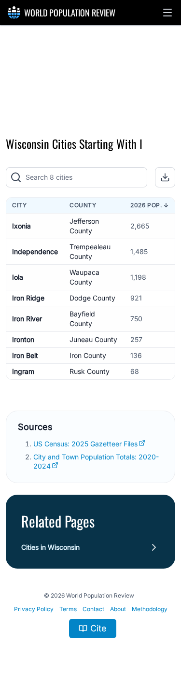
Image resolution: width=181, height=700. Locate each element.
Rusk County (90, 371)
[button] (167, 12)
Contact (93, 609)
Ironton (23, 339)
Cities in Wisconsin (50, 547)
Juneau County (93, 339)
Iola (17, 277)
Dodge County (92, 298)
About (118, 609)
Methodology (149, 609)
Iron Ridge (28, 298)
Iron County (88, 355)
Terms (68, 609)
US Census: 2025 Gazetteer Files (85, 444)
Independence (35, 251)
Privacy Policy (34, 609)
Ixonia (21, 226)
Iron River (27, 318)
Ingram (23, 371)
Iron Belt (25, 355)
